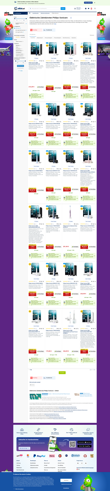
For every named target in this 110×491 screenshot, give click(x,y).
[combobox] (45, 8)
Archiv (32, 384)
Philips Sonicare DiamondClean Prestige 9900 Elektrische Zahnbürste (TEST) (86, 395)
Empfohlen (33, 37)
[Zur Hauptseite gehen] (19, 8)
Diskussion (92, 35)
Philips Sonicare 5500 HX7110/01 (36, 123)
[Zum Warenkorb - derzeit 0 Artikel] (95, 8)
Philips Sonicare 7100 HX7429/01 (53, 225)
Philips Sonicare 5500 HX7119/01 (53, 283)
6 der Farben (88, 119)
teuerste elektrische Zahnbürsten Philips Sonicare (68, 408)
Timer (17, 47)
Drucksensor (18, 48)
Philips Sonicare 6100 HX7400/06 (36, 283)
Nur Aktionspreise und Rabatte (20, 23)
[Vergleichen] (43, 60)
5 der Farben (88, 58)
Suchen (63, 8)
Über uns (46, 469)
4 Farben (36, 119)
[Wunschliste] (88, 8)
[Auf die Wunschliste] (40, 60)
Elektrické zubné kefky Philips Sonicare (53, 415)
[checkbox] (20, 24)
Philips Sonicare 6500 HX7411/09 (70, 283)
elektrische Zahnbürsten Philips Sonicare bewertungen (63, 411)
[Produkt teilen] (71, 18)
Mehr (55, 23)
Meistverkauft (40, 37)
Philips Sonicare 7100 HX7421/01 (70, 170)
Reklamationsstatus (34, 465)
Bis (26, 18)
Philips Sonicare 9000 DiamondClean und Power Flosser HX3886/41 (70, 332)
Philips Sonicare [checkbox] (19, 41)
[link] (20, 70)
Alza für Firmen (61, 463)
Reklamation (19, 467)
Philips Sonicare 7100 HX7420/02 (53, 330)
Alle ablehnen (66, 488)
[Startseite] (29, 13)
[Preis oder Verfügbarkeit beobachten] (41, 60)
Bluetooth (17, 45)
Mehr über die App (23, 448)
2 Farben (36, 58)
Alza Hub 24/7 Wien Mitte (21, 472)
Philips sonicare (45, 393)
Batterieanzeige (19, 50)
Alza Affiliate (60, 465)
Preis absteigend (57, 37)
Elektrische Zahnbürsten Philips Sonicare (56, 417)
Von (14, 18)
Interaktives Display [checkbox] (19, 54)
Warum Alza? (47, 463)
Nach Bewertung (66, 37)
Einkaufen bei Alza (34, 467)
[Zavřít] (95, 3)
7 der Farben (53, 58)
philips (81, 393)
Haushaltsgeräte (35, 13)
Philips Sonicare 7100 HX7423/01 (70, 123)
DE (78, 469)
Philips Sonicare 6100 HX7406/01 (36, 170)
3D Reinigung (18, 52)
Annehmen (66, 480)
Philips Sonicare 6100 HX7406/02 (87, 225)
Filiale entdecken (88, 2)
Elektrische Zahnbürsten (45, 13)
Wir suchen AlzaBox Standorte (62, 470)
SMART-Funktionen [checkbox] (19, 55)
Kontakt (45, 465)
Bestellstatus (33, 463)
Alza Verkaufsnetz (20, 469)
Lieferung (18, 463)
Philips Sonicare (55, 13)
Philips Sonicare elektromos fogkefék (59, 418)
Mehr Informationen (19, 488)
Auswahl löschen (20, 68)
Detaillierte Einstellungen (66, 484)
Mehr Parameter (20, 65)
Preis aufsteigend (48, 37)
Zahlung (18, 465)
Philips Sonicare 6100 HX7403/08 (53, 123)
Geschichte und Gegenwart (49, 467)
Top (31, 369)
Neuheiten (74, 37)
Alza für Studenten (62, 467)
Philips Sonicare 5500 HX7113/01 (53, 170)
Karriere (46, 472)
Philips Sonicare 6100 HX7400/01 (53, 62)
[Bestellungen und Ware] (86, 8)
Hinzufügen (41, 86)
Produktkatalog (17, 13)
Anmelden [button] (78, 9)
